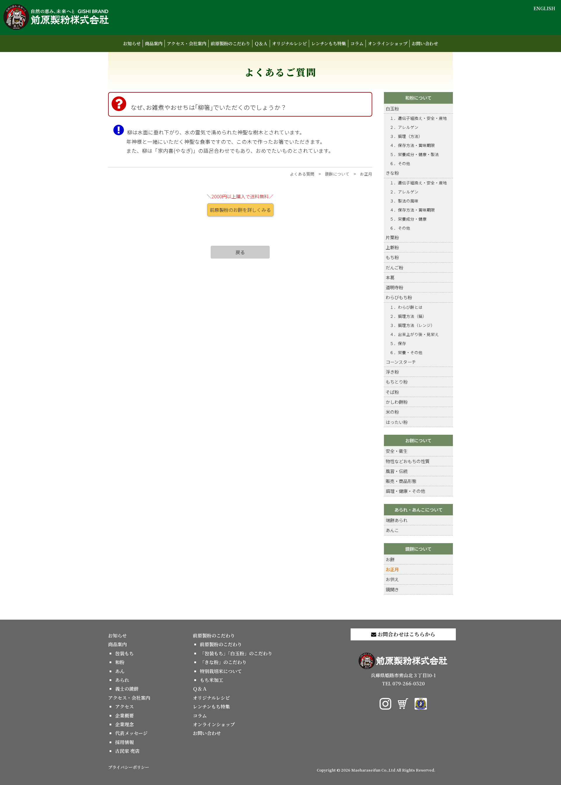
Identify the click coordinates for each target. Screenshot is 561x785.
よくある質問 (302, 174)
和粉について (418, 97)
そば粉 (392, 392)
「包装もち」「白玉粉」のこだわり (236, 653)
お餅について (418, 440)
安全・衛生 (397, 451)
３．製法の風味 (404, 201)
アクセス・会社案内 (186, 43)
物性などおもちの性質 (408, 461)
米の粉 (392, 411)
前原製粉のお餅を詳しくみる (240, 209)
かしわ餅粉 (397, 401)
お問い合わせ (425, 43)
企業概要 (124, 715)
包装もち (124, 653)
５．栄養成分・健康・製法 (414, 154)
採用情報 (124, 742)
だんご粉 (394, 267)
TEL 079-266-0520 (403, 683)
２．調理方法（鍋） (408, 316)
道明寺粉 (394, 287)
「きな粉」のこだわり (223, 662)
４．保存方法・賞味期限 (412, 145)
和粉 (119, 662)
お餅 (390, 559)
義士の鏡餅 (126, 688)
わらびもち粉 (399, 297)
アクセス (124, 706)
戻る (240, 252)
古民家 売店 (127, 751)
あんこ (392, 530)
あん (119, 671)
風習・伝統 (397, 471)
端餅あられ (397, 520)
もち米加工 (211, 680)
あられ (122, 680)
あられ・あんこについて (418, 509)
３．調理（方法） (406, 136)
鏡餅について (337, 174)
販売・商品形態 (401, 481)
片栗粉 (392, 237)
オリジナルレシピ (289, 43)
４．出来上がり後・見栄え (414, 334)
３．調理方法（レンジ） (412, 325)
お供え (392, 579)
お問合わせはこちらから (405, 634)
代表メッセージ (131, 733)
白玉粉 (392, 108)
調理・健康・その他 (405, 491)
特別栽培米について (221, 671)
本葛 (390, 277)
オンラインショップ (387, 43)
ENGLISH (544, 8)
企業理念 (124, 724)
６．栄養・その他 (406, 352)
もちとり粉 (397, 381)
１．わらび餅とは (406, 307)
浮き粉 (392, 371)
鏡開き (392, 589)
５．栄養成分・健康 (408, 219)
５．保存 (398, 343)
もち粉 (392, 257)
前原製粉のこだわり (230, 43)
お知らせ (132, 43)
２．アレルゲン (404, 127)
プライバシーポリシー (128, 767)
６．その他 (400, 163)
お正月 (366, 174)
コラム (356, 43)
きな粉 (392, 172)
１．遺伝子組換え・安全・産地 (418, 118)
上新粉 (392, 247)
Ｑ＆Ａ (261, 43)
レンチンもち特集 (328, 43)
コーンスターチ (401, 361)
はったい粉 (397, 422)
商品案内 (153, 43)
